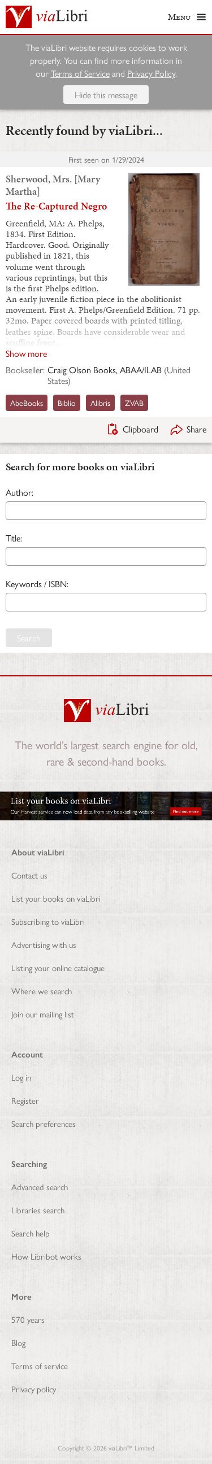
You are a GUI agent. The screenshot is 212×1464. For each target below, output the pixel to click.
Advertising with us (43, 944)
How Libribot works (46, 1256)
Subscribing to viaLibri (48, 921)
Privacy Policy (151, 73)
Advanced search (39, 1186)
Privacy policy (33, 1389)
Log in (21, 1077)
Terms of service (39, 1365)
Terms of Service (80, 73)
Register (25, 1100)
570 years (28, 1319)
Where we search (41, 991)
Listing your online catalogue (58, 967)
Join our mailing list (42, 1014)
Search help (30, 1233)
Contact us (29, 875)
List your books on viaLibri (56, 898)
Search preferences (43, 1123)
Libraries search (37, 1210)
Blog (18, 1342)
